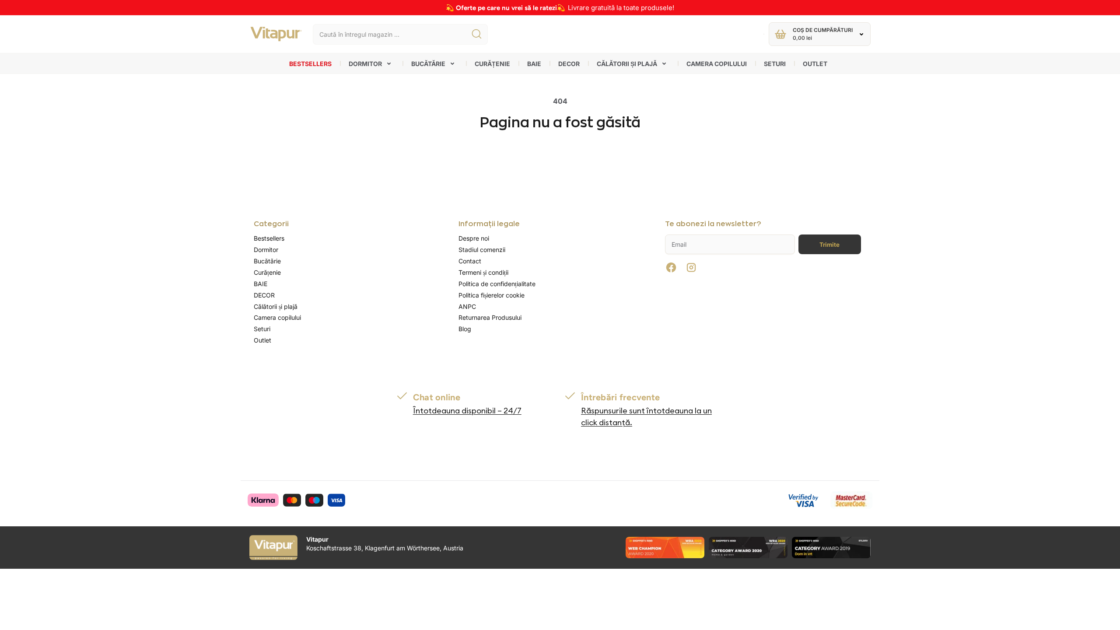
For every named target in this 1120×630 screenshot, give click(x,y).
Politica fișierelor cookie (491, 295)
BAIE (534, 63)
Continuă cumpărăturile (560, 161)
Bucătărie (428, 63)
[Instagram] (691, 267)
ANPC (467, 306)
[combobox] (400, 34)
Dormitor (365, 63)
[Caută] (476, 34)
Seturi (775, 63)
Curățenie (492, 63)
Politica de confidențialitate (497, 283)
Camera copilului (716, 63)
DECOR (569, 63)
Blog (464, 328)
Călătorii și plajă (627, 63)
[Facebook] (671, 267)
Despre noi (473, 238)
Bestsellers (310, 63)
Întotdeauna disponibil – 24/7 (467, 411)
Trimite (829, 244)
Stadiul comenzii (481, 249)
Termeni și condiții (483, 272)
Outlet (815, 63)
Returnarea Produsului (490, 317)
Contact (469, 261)
